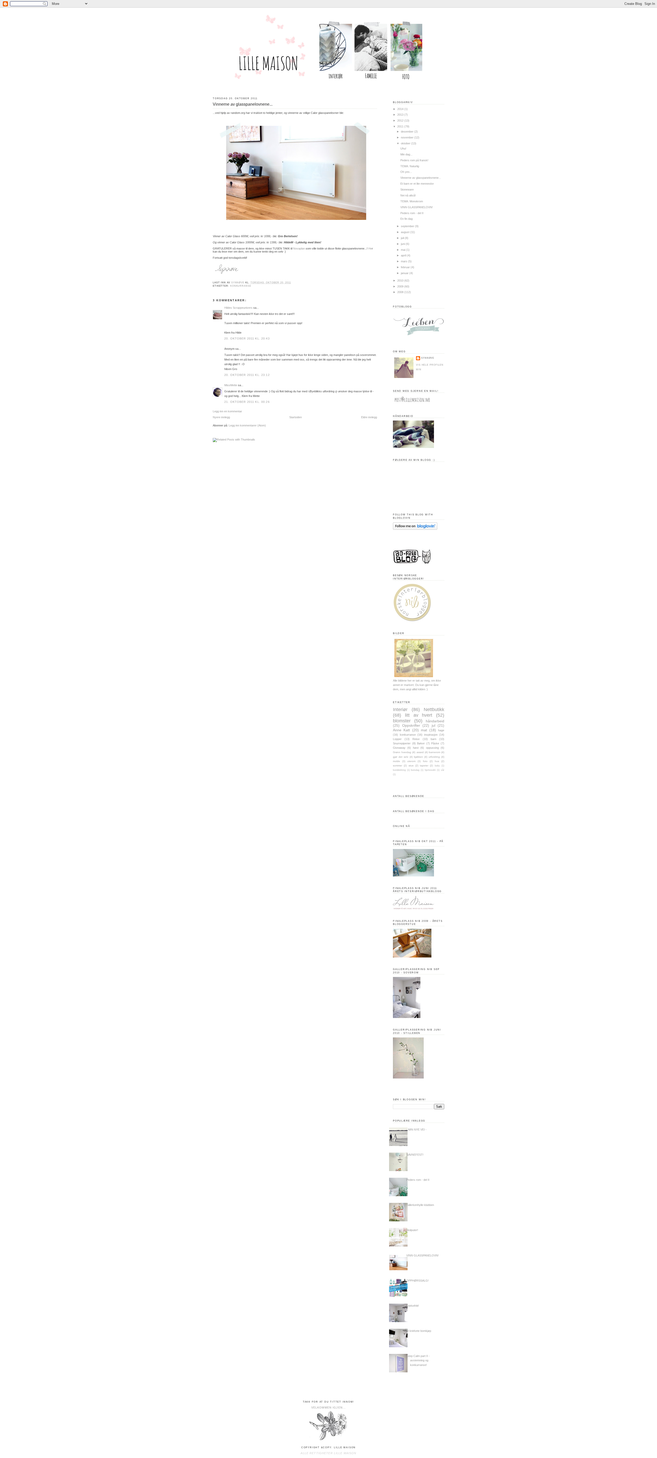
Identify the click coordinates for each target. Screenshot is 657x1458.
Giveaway (399, 747)
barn (433, 739)
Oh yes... (406, 171)
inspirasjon (431, 734)
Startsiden (295, 417)
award (420, 752)
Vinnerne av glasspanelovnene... (420, 177)
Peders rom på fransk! (414, 160)
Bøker (421, 743)
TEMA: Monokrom (411, 201)
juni (403, 243)
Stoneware (407, 189)
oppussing (432, 747)
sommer (397, 765)
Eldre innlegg (369, 417)
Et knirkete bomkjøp (418, 1330)
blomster (402, 720)
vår (442, 770)
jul (433, 725)
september (408, 226)
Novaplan (299, 248)
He (370, 248)
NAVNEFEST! (414, 1154)
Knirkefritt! (412, 1305)
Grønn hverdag (402, 752)
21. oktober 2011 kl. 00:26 (247, 401)
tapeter (424, 765)
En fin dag (406, 218)
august (405, 232)
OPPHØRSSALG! (417, 1280)
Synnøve (427, 358)
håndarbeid (435, 721)
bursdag (415, 770)
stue (411, 765)
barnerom (434, 752)
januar (405, 273)
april (404, 255)
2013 (400, 114)
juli (403, 237)
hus (437, 761)
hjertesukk (430, 770)
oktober (406, 143)
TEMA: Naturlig (409, 166)
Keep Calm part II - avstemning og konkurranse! (418, 1360)
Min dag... (406, 154)
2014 (400, 109)
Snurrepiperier (402, 743)
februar (406, 267)
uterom (411, 761)
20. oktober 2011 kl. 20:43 (247, 338)
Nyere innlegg (221, 417)
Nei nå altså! (408, 195)
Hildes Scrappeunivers (238, 307)
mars (404, 261)
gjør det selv (400, 756)
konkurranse (240, 286)
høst (416, 747)
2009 (400, 286)
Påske (435, 743)
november (407, 137)
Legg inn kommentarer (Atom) (247, 425)
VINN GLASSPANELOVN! (416, 207)
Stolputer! (412, 1230)
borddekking (399, 770)
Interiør (400, 709)
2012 (400, 120)
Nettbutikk (434, 709)
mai (403, 249)
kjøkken (418, 756)
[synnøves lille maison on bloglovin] (415, 528)
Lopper (397, 739)
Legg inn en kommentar (227, 411)
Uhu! (403, 148)
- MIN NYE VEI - (416, 1129)
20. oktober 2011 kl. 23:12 (247, 374)
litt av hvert (418, 715)
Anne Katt (401, 730)
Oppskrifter (411, 725)
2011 (400, 126)
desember (407, 131)
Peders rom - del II (411, 213)
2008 (400, 292)
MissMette (230, 385)
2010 (400, 280)
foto (425, 761)
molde (396, 761)
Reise (416, 739)
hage (441, 730)
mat (424, 730)
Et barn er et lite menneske (417, 183)
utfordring (434, 756)
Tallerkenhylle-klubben (420, 1204)
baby (437, 765)
